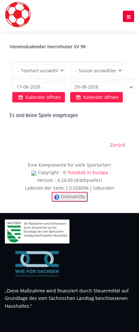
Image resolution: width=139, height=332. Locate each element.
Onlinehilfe (72, 197)
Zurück (117, 145)
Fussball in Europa (88, 172)
